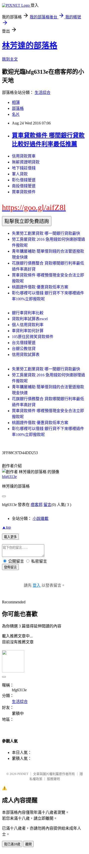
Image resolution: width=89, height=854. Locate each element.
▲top (6, 527)
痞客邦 (37, 505)
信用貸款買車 (24, 156)
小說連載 (40, 518)
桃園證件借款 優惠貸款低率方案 (40, 287)
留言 (47, 505)
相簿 (16, 102)
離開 (28, 844)
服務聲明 (53, 779)
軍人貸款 (20, 174)
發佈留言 (10, 567)
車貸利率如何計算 (28, 331)
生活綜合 (42, 92)
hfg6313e (9, 476)
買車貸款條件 (24, 192)
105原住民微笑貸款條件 (32, 337)
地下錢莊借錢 (24, 168)
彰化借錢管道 (24, 180)
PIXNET (22, 774)
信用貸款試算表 (26, 354)
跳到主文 (10, 59)
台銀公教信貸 (24, 349)
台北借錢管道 (24, 343)
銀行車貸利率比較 (28, 313)
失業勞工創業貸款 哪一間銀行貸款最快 (46, 233)
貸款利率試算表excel (30, 319)
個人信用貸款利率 (28, 325)
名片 (16, 114)
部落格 (18, 108)
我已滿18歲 (12, 844)
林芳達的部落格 (29, 45)
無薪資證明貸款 (26, 162)
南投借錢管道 (24, 186)
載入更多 (10, 537)
